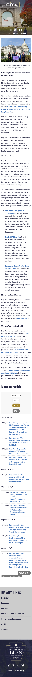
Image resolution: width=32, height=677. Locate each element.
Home (8, 33)
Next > (14, 576)
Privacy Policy (19, 671)
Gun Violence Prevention (11, 619)
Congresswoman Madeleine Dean (11, 4)
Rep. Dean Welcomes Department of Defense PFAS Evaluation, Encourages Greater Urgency (18, 509)
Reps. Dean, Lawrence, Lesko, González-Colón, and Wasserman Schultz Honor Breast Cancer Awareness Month (18, 496)
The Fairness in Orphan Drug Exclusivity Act (15, 212)
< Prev (9, 576)
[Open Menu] (28, 4)
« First (4, 576)
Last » (19, 576)
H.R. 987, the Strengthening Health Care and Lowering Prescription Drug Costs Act (15, 109)
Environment (6, 608)
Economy (5, 598)
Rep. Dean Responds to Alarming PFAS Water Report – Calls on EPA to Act (19, 451)
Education (5, 603)
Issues (15, 33)
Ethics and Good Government (12, 614)
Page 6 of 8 (24, 572)
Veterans (4, 630)
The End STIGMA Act (12, 237)
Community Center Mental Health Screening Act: (17, 267)
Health (16, 30)
